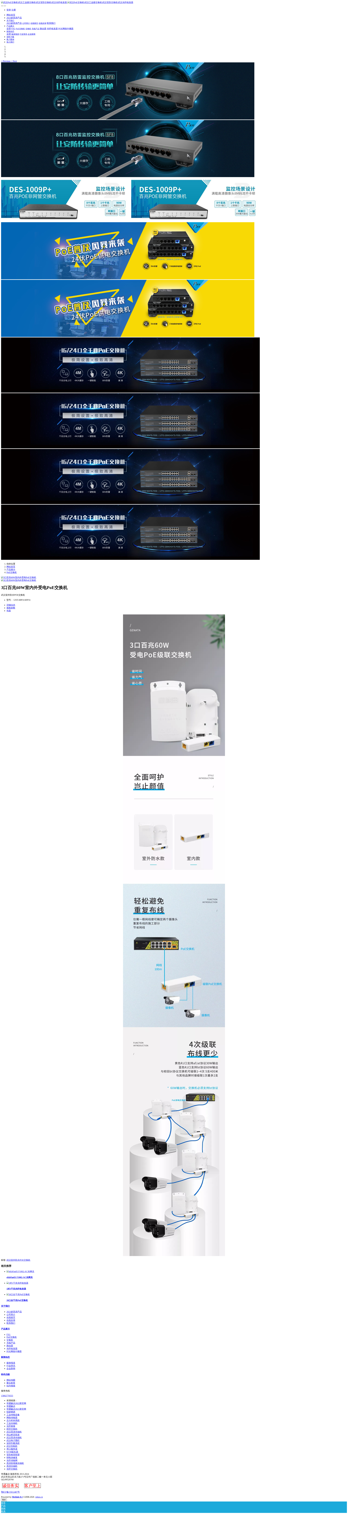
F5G (8, 1334)
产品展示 (11, 569)
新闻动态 (5, 1357)
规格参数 (11, 608)
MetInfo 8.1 (17, 1497)
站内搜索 (11, 1386)
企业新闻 (11, 1368)
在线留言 (11, 1317)
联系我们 (11, 1323)
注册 (13, 10)
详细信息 (11, 605)
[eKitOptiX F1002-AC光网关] (20, 1271)
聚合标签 (11, 1383)
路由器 (10, 1346)
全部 (9, 28)
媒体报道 (11, 1363)
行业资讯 (11, 1366)
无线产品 (11, 1343)
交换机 (10, 1340)
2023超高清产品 (14, 1312)
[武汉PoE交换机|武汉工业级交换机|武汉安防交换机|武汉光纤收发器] (174, 2)
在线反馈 (11, 1320)
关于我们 (5, 1306)
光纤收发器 (12, 1348)
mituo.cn (39, 1497)
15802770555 (7, 1396)
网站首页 (11, 15)
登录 (9, 10)
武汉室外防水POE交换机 (18, 1260)
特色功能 (5, 1374)
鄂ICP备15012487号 (10, 1492)
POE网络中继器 (14, 1351)
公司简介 (11, 1314)
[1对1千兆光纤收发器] (17, 1283)
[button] (6, 61)
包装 (9, 611)
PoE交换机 (12, 572)
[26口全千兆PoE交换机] (18, 1294)
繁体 (4, 1500)
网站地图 (11, 1380)
